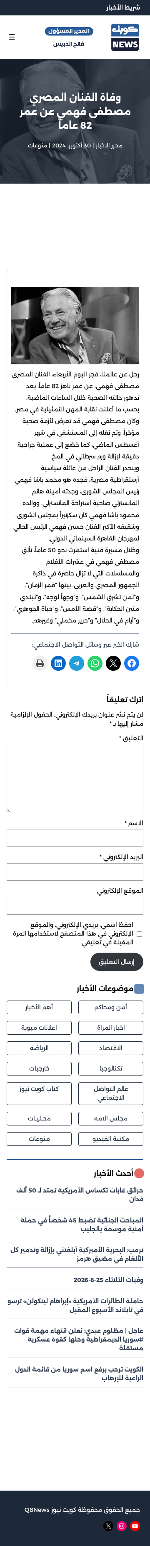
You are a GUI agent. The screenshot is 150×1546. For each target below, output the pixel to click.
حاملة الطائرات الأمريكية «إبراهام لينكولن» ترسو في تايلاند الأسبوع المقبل (75, 1305)
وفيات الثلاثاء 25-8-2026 (108, 1280)
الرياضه (39, 1048)
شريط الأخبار (123, 7)
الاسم (134, 823)
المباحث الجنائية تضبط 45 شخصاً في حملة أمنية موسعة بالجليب (81, 1225)
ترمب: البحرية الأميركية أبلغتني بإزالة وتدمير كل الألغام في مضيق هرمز (76, 1254)
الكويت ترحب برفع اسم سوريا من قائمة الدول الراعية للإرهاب (79, 1374)
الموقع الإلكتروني (120, 890)
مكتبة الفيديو (110, 1139)
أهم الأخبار (39, 1007)
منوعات (37, 145)
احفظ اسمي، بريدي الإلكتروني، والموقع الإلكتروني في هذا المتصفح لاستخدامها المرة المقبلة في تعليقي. (73, 933)
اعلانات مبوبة (39, 1027)
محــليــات (39, 1118)
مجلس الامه (111, 1118)
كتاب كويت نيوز (39, 1089)
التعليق (131, 738)
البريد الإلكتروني (121, 857)
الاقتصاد (110, 1048)
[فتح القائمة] (12, 37)
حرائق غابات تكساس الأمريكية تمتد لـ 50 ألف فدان (79, 1195)
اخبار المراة (111, 1027)
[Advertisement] (75, 237)
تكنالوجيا (111, 1068)
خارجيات (39, 1068)
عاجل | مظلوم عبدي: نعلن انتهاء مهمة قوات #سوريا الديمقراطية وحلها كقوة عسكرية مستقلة (78, 1339)
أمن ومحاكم (111, 1007)
